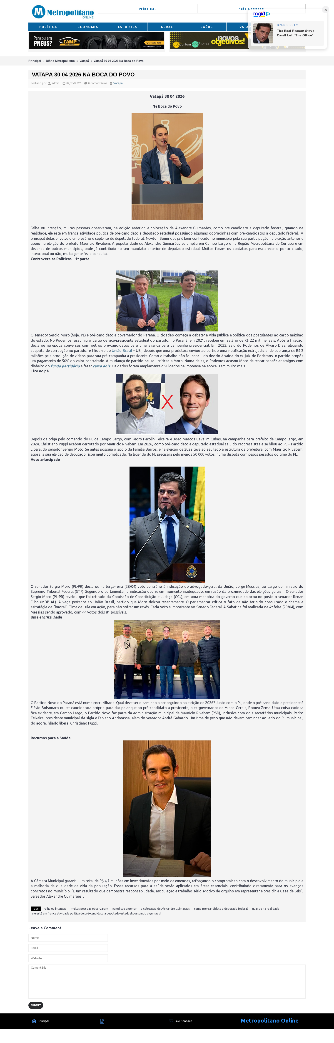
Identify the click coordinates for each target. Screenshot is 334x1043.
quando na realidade (265, 908)
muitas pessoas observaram (89, 908)
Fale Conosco (183, 1021)
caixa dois (101, 366)
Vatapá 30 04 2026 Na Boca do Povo (119, 61)
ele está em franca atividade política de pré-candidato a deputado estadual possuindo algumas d (96, 913)
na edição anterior (124, 908)
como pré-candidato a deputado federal (221, 908)
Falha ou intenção (55, 908)
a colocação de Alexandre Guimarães (165, 908)
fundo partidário (65, 366)
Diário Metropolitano (60, 61)
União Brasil (122, 351)
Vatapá (84, 61)
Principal (34, 61)
